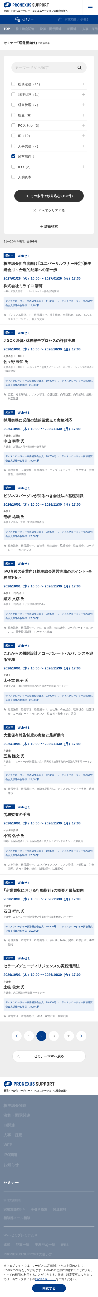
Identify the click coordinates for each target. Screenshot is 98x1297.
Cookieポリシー (45, 1279)
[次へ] (81, 1036)
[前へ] (17, 1036)
